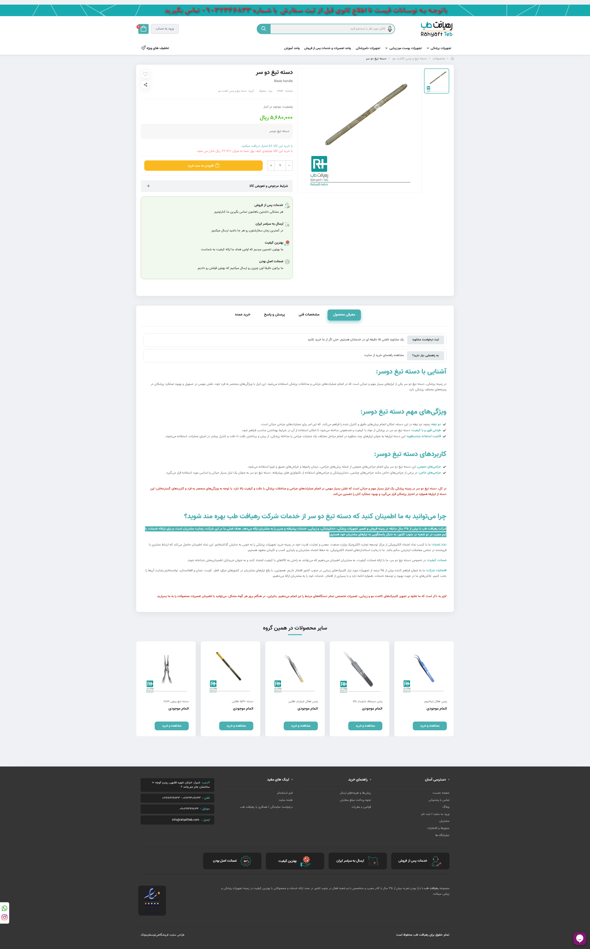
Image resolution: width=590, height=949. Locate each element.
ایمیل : (205, 820)
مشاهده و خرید (430, 725)
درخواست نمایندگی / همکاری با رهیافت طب (266, 807)
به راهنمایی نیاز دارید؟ (425, 355)
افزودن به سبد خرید (200, 165)
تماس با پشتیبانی (438, 800)
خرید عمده (242, 315)
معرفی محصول (344, 315)
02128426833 (171, 798)
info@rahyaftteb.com (185, 820)
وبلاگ (445, 807)
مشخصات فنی (309, 315)
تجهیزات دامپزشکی (368, 48)
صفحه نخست (441, 793)
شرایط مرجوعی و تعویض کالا (268, 186)
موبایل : (205, 809)
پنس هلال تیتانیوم (435, 701)
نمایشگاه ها (442, 835)
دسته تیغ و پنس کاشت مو (409, 58)
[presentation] (450, 689)
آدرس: (206, 782)
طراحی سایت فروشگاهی (170, 935)
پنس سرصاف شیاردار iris (367, 701)
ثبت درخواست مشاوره (426, 339)
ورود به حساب (165, 28)
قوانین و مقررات (361, 807)
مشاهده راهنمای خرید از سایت (384, 355)
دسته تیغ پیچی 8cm (176, 701)
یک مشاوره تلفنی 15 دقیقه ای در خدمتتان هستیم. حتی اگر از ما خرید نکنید (356, 339)
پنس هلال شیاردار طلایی (303, 701)
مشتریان (444, 821)
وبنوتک (145, 935)
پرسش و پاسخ (274, 315)
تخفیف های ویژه (157, 48)
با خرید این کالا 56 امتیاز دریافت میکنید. (267, 146)
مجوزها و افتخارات (438, 828)
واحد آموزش (292, 48)
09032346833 (189, 809)
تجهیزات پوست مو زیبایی (405, 48)
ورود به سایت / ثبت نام (435, 814)
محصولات (439, 58)
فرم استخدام (285, 793)
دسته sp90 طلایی (242, 701)
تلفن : (206, 798)
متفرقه (262, 91)
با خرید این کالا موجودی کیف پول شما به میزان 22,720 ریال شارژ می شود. (244, 151)
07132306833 (192, 798)
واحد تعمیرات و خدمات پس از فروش (327, 48)
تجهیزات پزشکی (441, 48)
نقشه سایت (286, 800)
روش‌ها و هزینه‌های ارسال (355, 793)
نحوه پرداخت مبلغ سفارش (355, 800)
